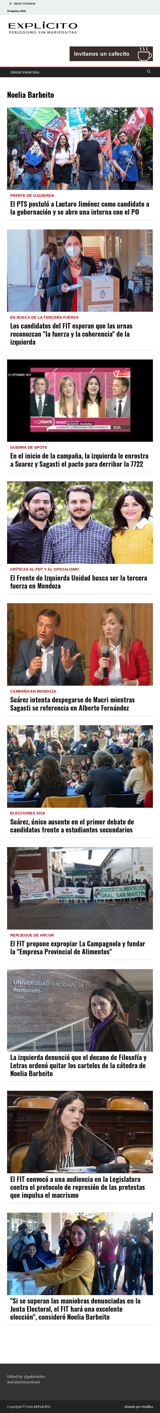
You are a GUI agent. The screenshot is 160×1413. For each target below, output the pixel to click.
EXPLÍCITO (42, 1407)
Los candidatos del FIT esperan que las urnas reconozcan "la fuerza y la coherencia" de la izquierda (71, 333)
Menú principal (26, 72)
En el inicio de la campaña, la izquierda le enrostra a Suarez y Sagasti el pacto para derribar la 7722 (79, 459)
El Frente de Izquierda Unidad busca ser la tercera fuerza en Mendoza (78, 581)
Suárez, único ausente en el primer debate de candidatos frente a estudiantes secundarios (72, 825)
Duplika (147, 1407)
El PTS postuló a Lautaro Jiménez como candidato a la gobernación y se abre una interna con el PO (79, 207)
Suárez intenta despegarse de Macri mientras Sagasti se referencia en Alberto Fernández (72, 703)
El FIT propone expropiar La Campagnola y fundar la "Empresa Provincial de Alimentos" (77, 947)
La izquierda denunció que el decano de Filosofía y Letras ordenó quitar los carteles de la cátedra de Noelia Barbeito (78, 1065)
